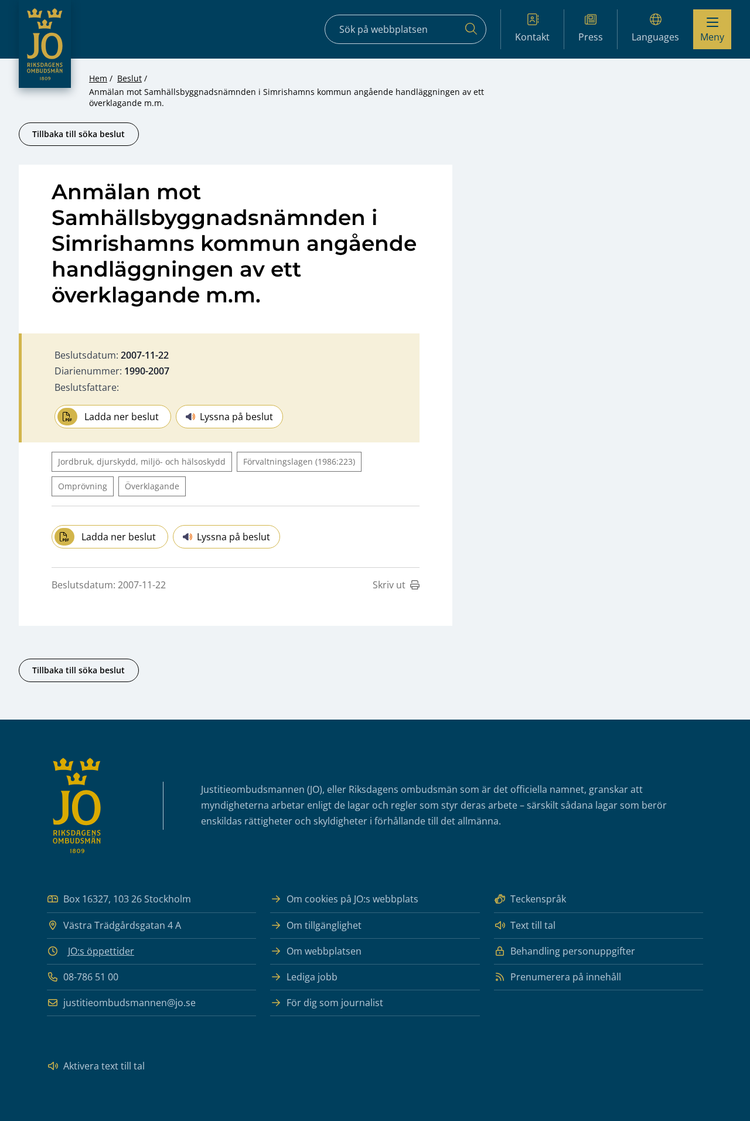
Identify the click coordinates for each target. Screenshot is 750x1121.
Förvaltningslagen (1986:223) (299, 461)
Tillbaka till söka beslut (78, 133)
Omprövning (82, 486)
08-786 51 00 (90, 976)
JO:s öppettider (101, 951)
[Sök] (471, 29)
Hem (98, 78)
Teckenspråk (538, 898)
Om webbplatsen (324, 951)
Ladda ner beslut (121, 416)
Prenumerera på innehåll (565, 976)
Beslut (129, 78)
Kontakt (532, 36)
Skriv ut (389, 584)
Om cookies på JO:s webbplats (352, 898)
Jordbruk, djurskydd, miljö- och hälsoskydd (142, 461)
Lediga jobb (312, 976)
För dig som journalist (335, 1002)
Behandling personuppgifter (572, 951)
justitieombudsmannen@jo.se (129, 1002)
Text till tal (532, 925)
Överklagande (152, 486)
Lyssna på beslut (236, 416)
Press (590, 36)
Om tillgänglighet (324, 925)
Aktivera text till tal (104, 1065)
